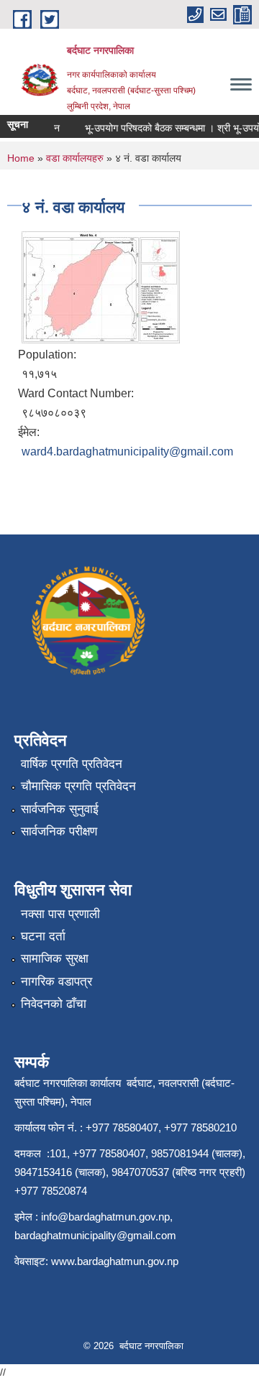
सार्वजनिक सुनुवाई (60, 809)
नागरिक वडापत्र (56, 981)
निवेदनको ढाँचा (53, 1004)
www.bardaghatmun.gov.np (116, 1261)
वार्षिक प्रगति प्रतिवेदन (71, 764)
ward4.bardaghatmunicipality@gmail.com (127, 451)
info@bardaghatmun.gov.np (105, 1216)
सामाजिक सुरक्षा (54, 958)
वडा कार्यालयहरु (75, 158)
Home (21, 158)
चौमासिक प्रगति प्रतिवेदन (78, 786)
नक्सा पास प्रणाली (60, 914)
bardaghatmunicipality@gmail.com (95, 1235)
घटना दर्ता (43, 936)
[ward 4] (101, 286)
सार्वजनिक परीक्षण (59, 831)
